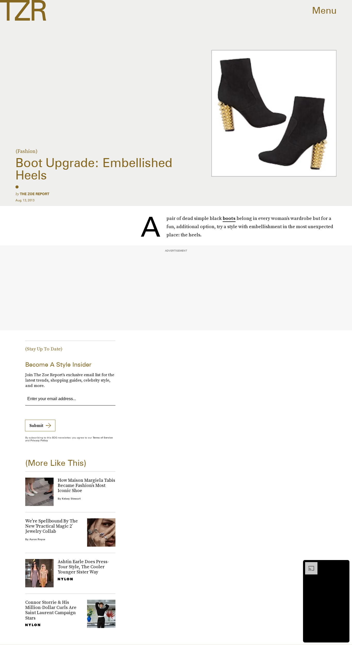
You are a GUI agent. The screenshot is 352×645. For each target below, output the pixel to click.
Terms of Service (103, 437)
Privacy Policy (39, 440)
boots (229, 218)
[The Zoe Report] (23, 10)
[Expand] (309, 565)
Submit (36, 425)
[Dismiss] (344, 565)
